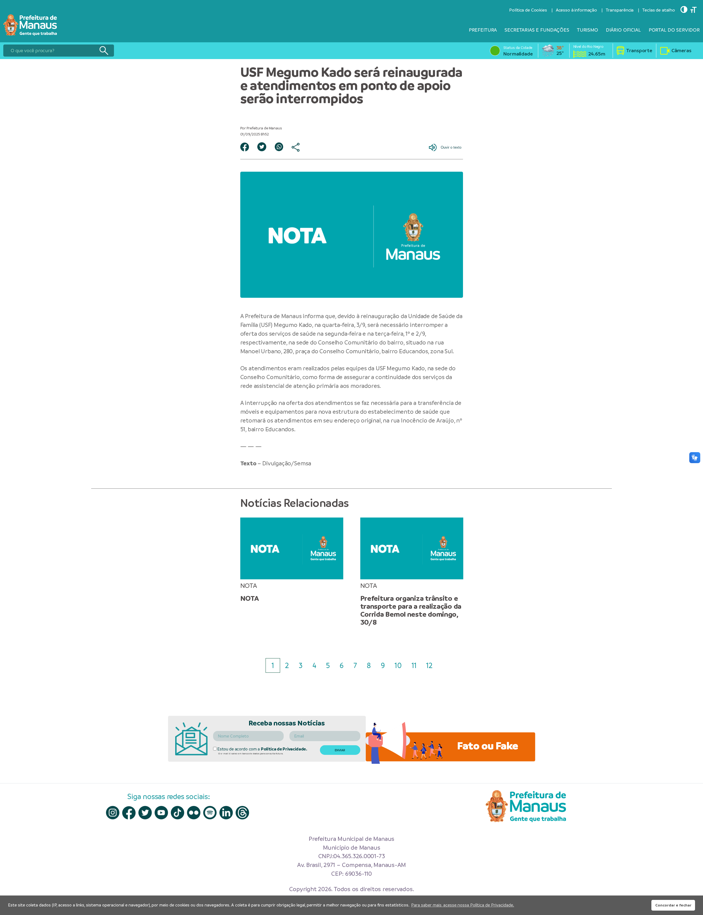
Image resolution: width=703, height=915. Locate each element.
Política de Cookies (528, 10)
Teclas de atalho (658, 10)
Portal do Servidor (674, 30)
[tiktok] (177, 812)
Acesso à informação (576, 10)
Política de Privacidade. (284, 749)
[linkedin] (226, 812)
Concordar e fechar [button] (673, 905)
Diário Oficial (623, 30)
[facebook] (129, 813)
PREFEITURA (483, 30)
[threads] (242, 812)
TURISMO (587, 30)
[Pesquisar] (103, 51)
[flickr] (193, 812)
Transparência (620, 10)
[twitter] (145, 812)
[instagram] (112, 812)
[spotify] (210, 812)
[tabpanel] (292, 560)
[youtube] (161, 812)
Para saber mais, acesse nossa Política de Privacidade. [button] (462, 905)
